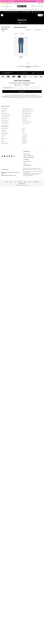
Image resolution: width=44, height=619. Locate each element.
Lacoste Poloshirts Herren (26, 121)
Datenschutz (20, 181)
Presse (11, 181)
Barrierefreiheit (36, 181)
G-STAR (2, 141)
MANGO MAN (24, 136)
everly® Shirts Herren (5, 116)
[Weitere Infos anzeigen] (21, 59)
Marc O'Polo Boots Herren (26, 115)
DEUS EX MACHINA (4, 133)
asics (23, 131)
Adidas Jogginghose (4, 120)
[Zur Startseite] (8, 152)
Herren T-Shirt (24, 118)
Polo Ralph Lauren (25, 141)
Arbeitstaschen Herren (5, 118)
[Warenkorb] (42, 6)
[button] (29, 29)
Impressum (29, 181)
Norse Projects (4, 138)
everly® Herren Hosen (5, 113)
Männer (6, 6)
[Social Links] (2, 156)
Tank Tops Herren (4, 108)
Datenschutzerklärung (5, 96)
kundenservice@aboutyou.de (15, 97)
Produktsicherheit (22, 183)
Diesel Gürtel (3, 111)
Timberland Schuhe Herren (26, 108)
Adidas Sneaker (4, 110)
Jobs (15, 181)
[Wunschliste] (39, 6)
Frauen (2, 6)
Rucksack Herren (25, 120)
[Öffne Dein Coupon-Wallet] (32, 6)
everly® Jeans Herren (26, 123)
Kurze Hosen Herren (4, 121)
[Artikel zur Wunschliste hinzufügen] (26, 38)
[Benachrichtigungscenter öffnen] (37, 6)
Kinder (10, 6)
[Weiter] (39, 9)
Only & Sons (24, 138)
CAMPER (23, 128)
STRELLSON (24, 143)
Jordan (2, 136)
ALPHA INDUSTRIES (4, 128)
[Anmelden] (34, 6)
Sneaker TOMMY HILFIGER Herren (28, 110)
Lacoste (23, 133)
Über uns (6, 181)
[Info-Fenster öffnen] (42, 1)
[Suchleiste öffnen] (41, 9)
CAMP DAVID (3, 131)
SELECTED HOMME (4, 143)
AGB (25, 181)
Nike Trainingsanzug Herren (27, 113)
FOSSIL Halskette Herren (26, 111)
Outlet (4, 3)
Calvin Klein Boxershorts (26, 116)
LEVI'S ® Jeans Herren (5, 123)
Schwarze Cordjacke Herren (6, 115)
